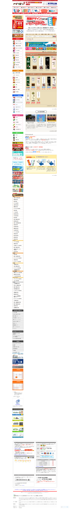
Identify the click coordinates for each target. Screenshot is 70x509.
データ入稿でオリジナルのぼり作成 (35, 489)
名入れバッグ (28, 499)
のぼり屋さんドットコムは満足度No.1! (16, 333)
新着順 (45, 51)
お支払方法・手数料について (16, 321)
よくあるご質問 (39, 7)
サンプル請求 (47, 7)
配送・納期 (28, 490)
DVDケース (20, 506)
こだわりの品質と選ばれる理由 (17, 338)
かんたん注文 (16, 7)
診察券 (44, 499)
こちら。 (23, 485)
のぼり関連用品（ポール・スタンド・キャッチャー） (48, 489)
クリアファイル (21, 501)
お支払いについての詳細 (40, 466)
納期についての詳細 (17, 448)
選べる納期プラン (17, 317)
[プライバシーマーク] (17, 403)
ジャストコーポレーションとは (17, 343)
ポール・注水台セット (51, 166)
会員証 (46, 499)
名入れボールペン (50, 498)
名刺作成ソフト (53, 501)
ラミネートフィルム (26, 501)
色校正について (15, 323)
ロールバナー (20, 498)
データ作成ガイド (31, 7)
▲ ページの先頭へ (54, 175)
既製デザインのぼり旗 (36, 15)
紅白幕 (30, 498)
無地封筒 (30, 501)
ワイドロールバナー (25, 498)
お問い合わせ (54, 7)
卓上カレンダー (46, 498)
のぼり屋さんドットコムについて (18, 331)
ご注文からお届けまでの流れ (16, 314)
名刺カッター (48, 501)
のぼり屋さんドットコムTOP (29, 15)
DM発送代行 (20, 507)
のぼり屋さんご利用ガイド (18, 310)
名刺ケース (41, 501)
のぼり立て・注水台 (41, 166)
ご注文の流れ (24, 490)
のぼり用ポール (31, 166)
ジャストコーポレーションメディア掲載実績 (16, 336)
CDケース (23, 506)
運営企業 (18, 341)
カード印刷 (41, 499)
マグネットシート (33, 498)
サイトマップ (14, 328)
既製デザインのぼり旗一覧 (26, 489)
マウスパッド (32, 499)
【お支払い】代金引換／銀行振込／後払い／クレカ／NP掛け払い (49, 0)
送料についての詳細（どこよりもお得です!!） (21, 454)
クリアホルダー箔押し (23, 499)
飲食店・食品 (41, 15)
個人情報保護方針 (15, 348)
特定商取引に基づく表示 (16, 346)
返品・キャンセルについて (16, 326)
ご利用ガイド (24, 7)
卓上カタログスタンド (51, 499)
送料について (17, 319)
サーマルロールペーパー (40, 498)
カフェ (45, 15)
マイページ (45, 490)
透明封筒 (33, 501)
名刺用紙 (45, 501)
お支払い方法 (32, 490)
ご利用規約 (14, 350)
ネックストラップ (37, 499)
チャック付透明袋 (37, 501)
